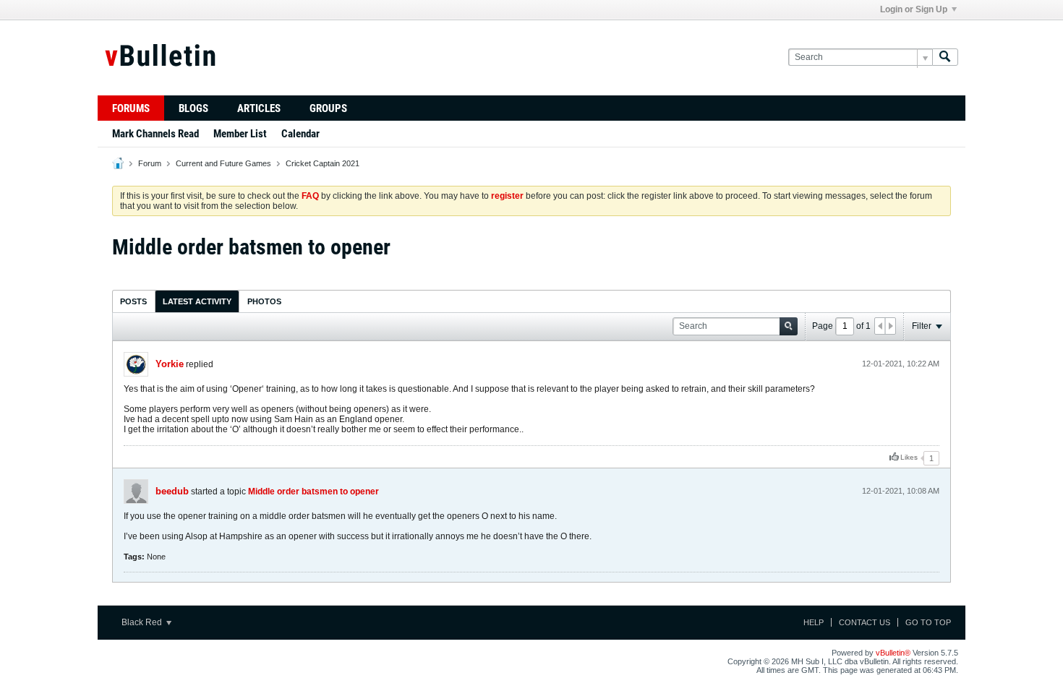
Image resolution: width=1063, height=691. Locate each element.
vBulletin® (893, 652)
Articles (259, 108)
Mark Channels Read (155, 133)
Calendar (300, 133)
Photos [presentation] (264, 301)
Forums (131, 108)
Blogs (193, 108)
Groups (328, 108)
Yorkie (169, 364)
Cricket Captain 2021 (322, 163)
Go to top (928, 622)
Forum (149, 163)
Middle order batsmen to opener (313, 491)
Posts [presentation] (133, 301)
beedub (172, 491)
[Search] (945, 57)
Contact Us (864, 622)
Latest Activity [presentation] (197, 301)
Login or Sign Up (913, 9)
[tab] (133, 301)
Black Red (142, 622)
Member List (240, 133)
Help (813, 622)
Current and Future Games (223, 163)
